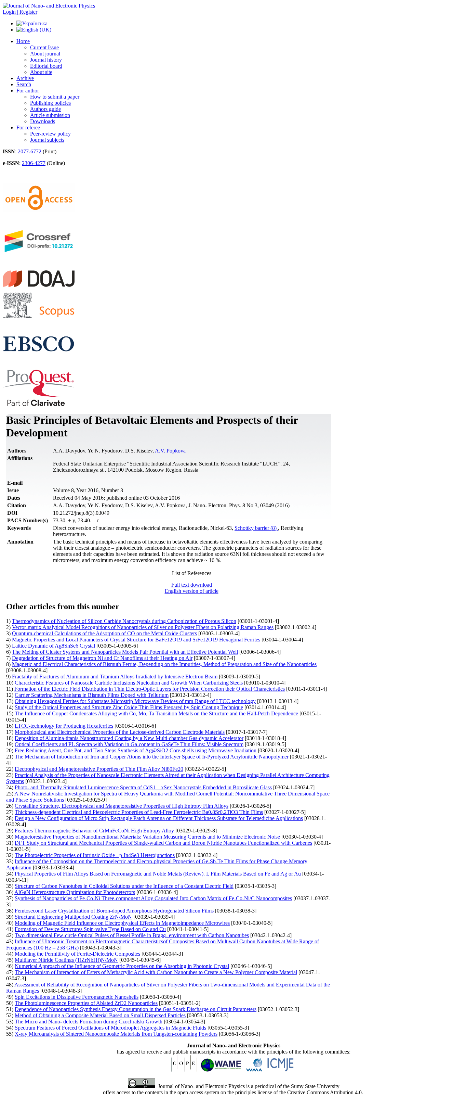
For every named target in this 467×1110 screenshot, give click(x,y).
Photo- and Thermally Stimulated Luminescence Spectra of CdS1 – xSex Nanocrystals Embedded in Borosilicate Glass (143, 787)
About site (41, 72)
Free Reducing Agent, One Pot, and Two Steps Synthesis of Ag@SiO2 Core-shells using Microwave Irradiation (135, 750)
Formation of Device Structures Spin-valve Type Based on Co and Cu (90, 929)
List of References (191, 573)
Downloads (42, 121)
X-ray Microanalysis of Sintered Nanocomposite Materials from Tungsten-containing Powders (116, 1034)
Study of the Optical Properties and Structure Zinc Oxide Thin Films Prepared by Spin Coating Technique (129, 707)
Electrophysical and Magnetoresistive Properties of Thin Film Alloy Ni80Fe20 (99, 769)
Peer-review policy (50, 134)
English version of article (191, 591)
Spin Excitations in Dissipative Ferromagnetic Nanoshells (76, 997)
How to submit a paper (54, 97)
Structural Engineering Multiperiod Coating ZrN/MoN (73, 917)
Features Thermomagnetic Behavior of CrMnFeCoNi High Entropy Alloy (94, 830)
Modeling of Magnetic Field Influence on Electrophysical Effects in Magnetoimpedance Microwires (122, 923)
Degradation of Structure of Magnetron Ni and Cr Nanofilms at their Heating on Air (102, 658)
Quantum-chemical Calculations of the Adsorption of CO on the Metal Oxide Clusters (104, 633)
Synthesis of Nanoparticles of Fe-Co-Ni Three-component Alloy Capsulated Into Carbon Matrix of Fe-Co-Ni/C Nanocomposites (153, 898)
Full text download (191, 585)
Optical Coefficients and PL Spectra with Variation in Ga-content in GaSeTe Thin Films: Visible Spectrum (129, 744)
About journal (45, 53)
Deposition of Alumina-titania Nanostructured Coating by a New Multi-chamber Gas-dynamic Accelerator (129, 738)
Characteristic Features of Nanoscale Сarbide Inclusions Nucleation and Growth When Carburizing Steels (129, 683)
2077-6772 (29, 151)
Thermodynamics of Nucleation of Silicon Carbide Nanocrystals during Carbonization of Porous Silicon (124, 621)
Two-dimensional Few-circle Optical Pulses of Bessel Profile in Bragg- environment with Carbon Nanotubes (132, 935)
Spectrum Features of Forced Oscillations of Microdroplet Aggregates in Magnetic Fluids (110, 1028)
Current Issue (44, 47)
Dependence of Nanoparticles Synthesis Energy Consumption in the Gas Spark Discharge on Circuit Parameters (135, 1009)
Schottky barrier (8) (256, 528)
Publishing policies (50, 103)
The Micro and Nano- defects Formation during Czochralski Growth (88, 1021)
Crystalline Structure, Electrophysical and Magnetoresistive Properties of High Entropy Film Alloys (121, 806)
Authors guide (45, 109)
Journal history (46, 60)
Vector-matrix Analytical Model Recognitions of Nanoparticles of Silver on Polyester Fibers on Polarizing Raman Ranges (142, 627)
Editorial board (46, 66)
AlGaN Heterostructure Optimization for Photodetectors (74, 892)
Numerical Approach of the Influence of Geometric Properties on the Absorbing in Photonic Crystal (122, 966)
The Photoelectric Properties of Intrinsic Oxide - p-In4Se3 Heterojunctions (95, 855)
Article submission (50, 115)
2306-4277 (33, 163)
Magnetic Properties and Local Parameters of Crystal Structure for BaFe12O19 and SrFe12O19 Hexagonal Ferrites (136, 639)
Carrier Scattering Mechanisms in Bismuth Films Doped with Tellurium (92, 695)
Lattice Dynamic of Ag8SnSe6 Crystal (53, 646)
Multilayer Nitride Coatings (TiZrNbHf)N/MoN (66, 960)
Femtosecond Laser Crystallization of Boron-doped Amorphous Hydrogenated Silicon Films (114, 911)
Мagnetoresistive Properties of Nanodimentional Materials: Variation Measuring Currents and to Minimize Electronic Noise (147, 837)
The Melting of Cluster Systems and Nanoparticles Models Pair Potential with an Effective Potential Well (125, 652)
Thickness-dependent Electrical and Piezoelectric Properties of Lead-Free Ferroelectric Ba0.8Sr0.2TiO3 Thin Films (139, 812)
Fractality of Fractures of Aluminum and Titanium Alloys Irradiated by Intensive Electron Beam (114, 676)
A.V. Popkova (170, 451)
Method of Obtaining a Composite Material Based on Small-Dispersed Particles (100, 1015)
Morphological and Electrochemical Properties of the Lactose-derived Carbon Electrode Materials (120, 732)
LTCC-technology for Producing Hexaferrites (64, 726)
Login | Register (20, 12)
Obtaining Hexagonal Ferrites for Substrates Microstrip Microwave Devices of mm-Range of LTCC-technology (135, 701)
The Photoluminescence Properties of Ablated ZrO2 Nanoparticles (86, 1003)
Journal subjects (47, 140)
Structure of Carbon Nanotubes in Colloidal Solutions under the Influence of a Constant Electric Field (124, 886)
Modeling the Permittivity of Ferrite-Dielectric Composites (77, 954)
